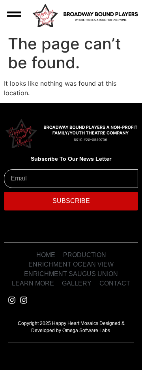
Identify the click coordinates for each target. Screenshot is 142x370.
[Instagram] (12, 300)
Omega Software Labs (86, 330)
